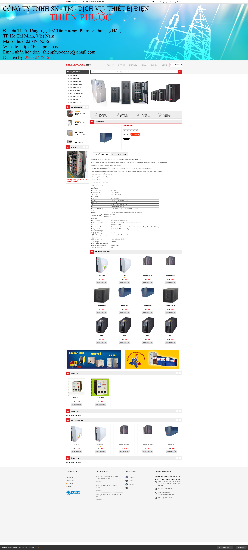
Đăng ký (154, 2)
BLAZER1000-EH (147, 275)
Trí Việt (37, 547)
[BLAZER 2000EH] (170, 264)
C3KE (147, 335)
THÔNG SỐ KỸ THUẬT (119, 154)
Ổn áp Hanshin (76, 84)
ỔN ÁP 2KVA (100, 397)
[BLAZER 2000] (102, 303)
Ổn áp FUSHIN (75, 87)
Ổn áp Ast (74, 99)
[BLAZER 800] (125, 297)
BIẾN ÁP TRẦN (75, 90)
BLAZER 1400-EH (171, 305)
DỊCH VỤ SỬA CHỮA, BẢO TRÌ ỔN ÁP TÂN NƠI (108, 496)
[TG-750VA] (101, 273)
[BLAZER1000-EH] (147, 264)
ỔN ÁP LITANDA (75, 96)
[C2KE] (124, 333)
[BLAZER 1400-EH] (170, 303)
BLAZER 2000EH (170, 275)
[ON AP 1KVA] (76, 395)
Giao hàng (70, 483)
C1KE (101, 335)
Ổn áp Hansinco (76, 81)
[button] (84, 147)
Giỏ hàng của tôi (175, 2)
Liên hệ (69, 486)
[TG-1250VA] (124, 273)
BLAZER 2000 (102, 305)
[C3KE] (147, 333)
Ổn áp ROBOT (75, 78)
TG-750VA (102, 275)
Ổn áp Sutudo (75, 102)
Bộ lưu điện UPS (76, 93)
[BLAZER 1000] (148, 297)
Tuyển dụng (70, 480)
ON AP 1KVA (76, 397)
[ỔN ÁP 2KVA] (100, 395)
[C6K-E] (170, 333)
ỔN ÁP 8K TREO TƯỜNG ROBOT (80, 123)
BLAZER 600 (171, 444)
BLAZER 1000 (148, 305)
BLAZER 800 (124, 305)
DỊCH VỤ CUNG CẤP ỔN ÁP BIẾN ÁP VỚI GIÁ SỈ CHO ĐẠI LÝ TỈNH (108, 477)
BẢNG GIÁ (154, 65)
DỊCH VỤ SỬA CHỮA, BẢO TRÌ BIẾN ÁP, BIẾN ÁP (108, 486)
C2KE (124, 335)
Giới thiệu (70, 477)
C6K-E (170, 335)
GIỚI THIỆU (121, 65)
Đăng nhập (163, 2)
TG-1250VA (125, 275)
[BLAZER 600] (106, 137)
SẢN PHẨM (132, 65)
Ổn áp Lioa (74, 75)
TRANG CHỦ (110, 65)
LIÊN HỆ (164, 65)
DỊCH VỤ (143, 65)
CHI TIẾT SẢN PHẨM (101, 154)
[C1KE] (101, 333)
